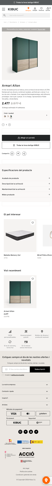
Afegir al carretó (27, 138)
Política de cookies (26, 472)
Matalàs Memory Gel (12, 255)
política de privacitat (17, 375)
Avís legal (26, 468)
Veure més (41, 29)
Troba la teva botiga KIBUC (27, 3)
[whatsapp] (12, 154)
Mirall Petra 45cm (44, 255)
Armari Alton (9, 311)
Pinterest (18, 154)
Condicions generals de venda (26, 475)
